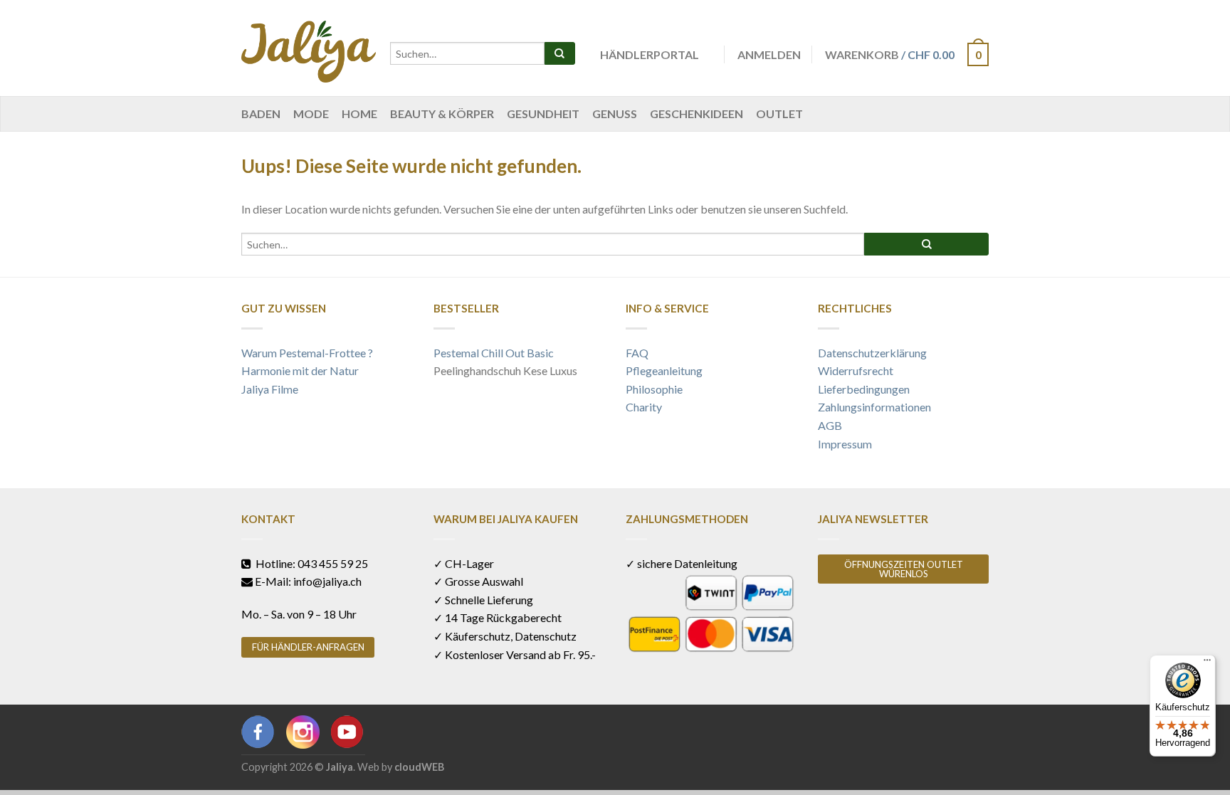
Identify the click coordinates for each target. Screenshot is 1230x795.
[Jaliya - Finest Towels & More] (308, 48)
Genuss (614, 113)
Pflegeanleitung (664, 370)
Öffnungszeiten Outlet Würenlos (903, 569)
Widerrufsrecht (855, 370)
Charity (644, 407)
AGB (830, 425)
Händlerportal (649, 54)
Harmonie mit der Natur (300, 370)
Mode (311, 113)
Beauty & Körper (442, 113)
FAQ (637, 352)
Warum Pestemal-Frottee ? (307, 352)
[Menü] (1207, 663)
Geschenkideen (696, 113)
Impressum (845, 444)
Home (359, 113)
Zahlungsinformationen (874, 407)
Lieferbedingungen (864, 389)
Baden (260, 113)
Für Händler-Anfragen (308, 647)
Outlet (779, 113)
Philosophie (654, 389)
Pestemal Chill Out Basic (493, 352)
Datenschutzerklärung (872, 352)
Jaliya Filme (269, 389)
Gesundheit (543, 113)
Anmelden (769, 54)
